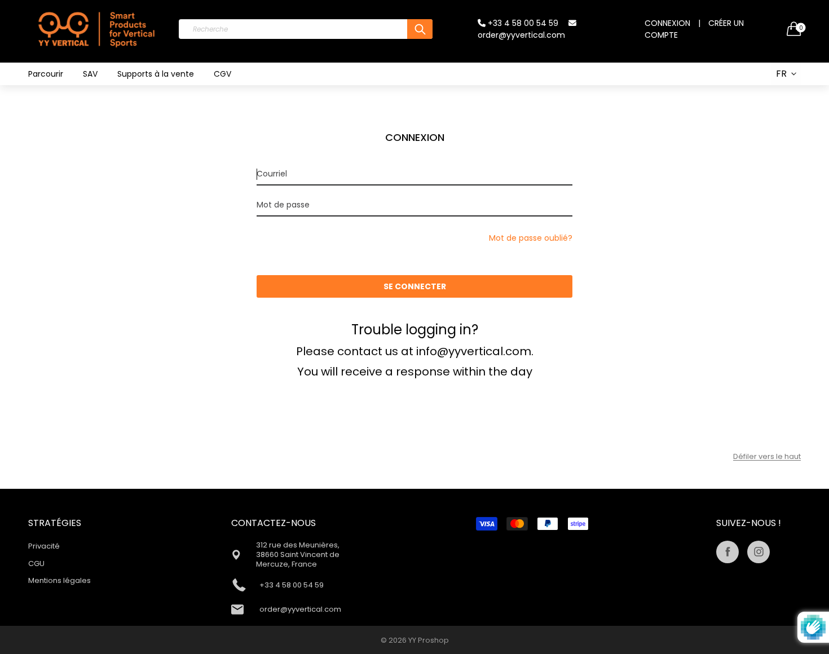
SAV (90, 73)
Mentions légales (59, 580)
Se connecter (414, 286)
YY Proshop (428, 640)
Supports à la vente (155, 73)
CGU (36, 563)
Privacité (44, 546)
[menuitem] (45, 74)
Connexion (667, 23)
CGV (222, 73)
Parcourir (45, 73)
